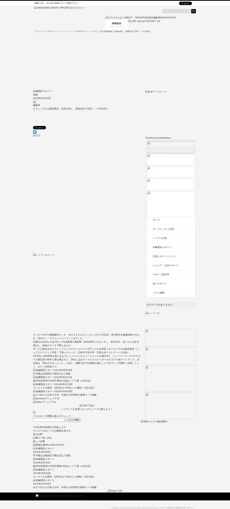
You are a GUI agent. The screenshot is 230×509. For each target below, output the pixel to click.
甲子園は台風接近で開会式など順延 (52, 373)
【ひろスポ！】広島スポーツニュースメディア (54, 31)
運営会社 (104, 502)
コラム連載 (159, 292)
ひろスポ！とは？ (88, 502)
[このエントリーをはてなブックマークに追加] (87, 132)
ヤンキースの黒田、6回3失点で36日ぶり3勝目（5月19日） (64, 387)
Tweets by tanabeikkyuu (158, 137)
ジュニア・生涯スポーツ (166, 265)
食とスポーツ (160, 283)
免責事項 (117, 502)
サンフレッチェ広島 (163, 229)
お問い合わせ (188, 502)
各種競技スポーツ (42, 91)
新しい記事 (39, 441)
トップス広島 (160, 238)
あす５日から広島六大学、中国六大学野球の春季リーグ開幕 (65, 394)
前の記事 (37, 434)
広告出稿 (153, 502)
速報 (35, 94)
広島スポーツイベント (164, 256)
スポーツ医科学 (161, 274)
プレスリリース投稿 (170, 502)
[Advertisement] (115, 61)
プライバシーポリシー (135, 502)
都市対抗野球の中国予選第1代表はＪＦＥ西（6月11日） (62, 380)
